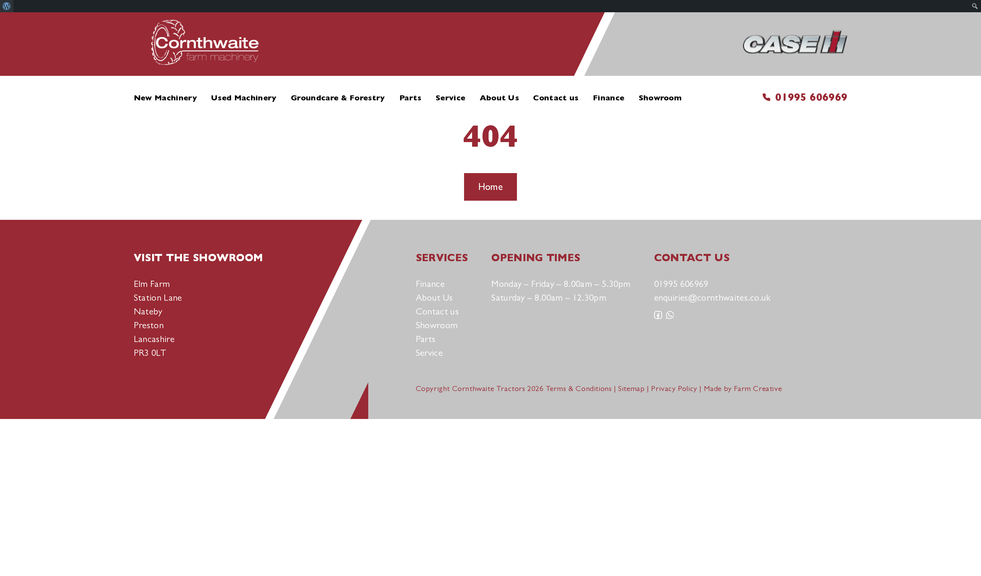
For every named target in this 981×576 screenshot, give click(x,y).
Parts (410, 97)
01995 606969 (811, 97)
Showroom (660, 97)
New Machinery (165, 97)
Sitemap (631, 388)
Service (450, 97)
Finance (608, 97)
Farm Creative (758, 388)
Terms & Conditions (579, 388)
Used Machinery (243, 97)
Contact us (555, 97)
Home (490, 186)
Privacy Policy (674, 388)
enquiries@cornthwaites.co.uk (712, 297)
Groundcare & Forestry (338, 97)
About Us (499, 97)
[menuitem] (6, 6)
